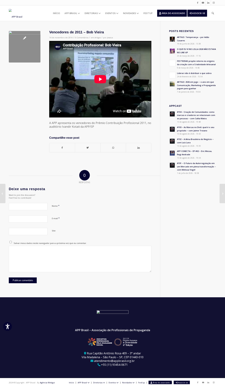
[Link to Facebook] (197, 2)
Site (54, 230)
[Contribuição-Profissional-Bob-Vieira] (24, 47)
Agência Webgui (47, 382)
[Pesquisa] (212, 13)
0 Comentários (81, 37)
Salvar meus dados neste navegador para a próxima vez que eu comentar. (50, 243)
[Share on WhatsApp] (113, 147)
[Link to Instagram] (213, 2)
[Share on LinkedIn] (138, 147)
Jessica (110, 37)
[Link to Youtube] (202, 2)
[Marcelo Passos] (2, 193)
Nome (55, 205)
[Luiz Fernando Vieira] (222, 193)
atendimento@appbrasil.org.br (114, 361)
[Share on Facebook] (62, 147)
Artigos (98, 37)
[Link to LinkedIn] (208, 2)
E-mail (56, 218)
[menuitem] (56, 13)
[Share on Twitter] (87, 147)
